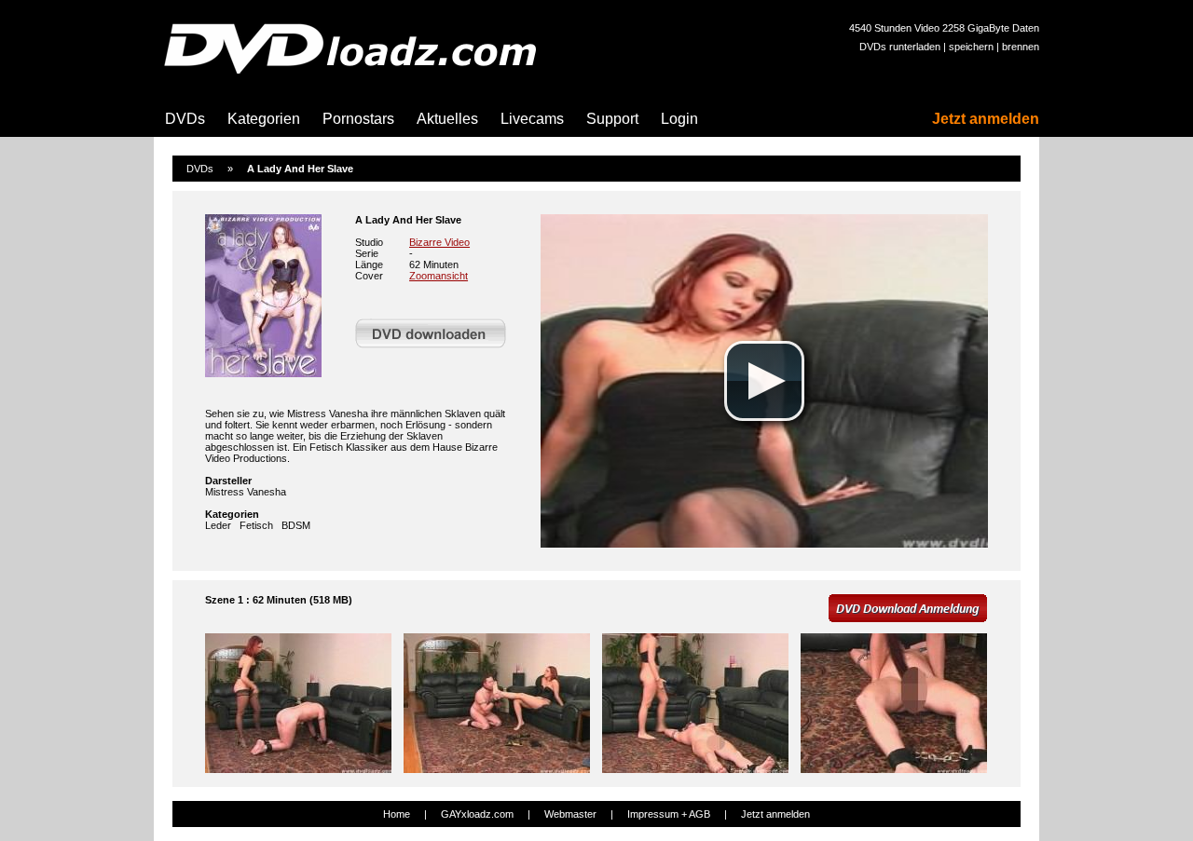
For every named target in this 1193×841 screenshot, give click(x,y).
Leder (218, 525)
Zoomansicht (438, 275)
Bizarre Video (439, 242)
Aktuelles (447, 119)
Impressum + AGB (668, 814)
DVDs (185, 119)
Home (396, 814)
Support (612, 119)
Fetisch (256, 525)
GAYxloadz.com (477, 814)
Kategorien (263, 119)
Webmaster (570, 814)
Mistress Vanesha (245, 491)
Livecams (532, 119)
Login (679, 119)
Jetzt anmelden (985, 119)
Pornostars (358, 119)
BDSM (295, 525)
